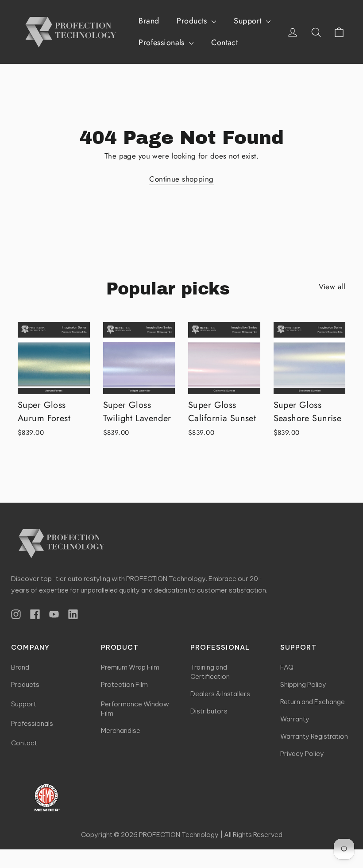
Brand (149, 21)
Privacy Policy (302, 753)
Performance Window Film (135, 708)
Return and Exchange (312, 702)
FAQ (286, 667)
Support (248, 21)
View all (332, 286)
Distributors (209, 711)
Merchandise (120, 730)
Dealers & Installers (220, 694)
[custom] (16, 614)
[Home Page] (59, 543)
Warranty (294, 719)
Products (193, 21)
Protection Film (124, 684)
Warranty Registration (314, 736)
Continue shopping (181, 179)
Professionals (163, 42)
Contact (224, 42)
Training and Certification (210, 672)
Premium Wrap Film (130, 667)
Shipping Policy (303, 684)
